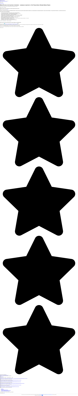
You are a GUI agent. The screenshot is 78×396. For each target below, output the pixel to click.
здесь (7, 9)
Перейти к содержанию (2, 0)
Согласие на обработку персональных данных (6, 390)
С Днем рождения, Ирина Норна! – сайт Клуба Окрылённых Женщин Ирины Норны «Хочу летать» (10, 381)
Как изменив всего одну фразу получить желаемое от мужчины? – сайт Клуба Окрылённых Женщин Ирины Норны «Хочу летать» (13, 378)
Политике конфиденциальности (42, 394)
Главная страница (2, 3)
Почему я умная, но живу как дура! (3, 1)
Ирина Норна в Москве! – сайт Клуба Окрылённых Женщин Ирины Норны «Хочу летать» (9, 386)
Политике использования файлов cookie (49, 394)
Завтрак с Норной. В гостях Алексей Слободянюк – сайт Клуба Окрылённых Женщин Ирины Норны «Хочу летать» (12, 383)
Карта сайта (2, 389)
